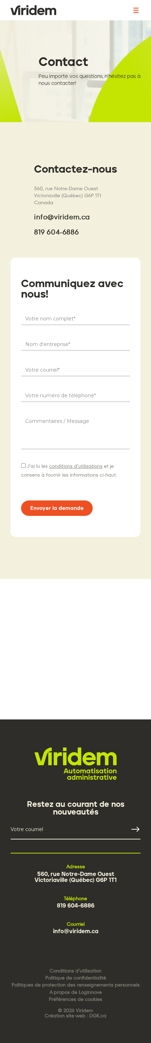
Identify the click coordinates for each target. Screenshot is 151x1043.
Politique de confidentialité (75, 978)
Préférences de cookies (75, 999)
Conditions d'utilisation (75, 971)
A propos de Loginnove (76, 992)
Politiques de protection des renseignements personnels (76, 985)
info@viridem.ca (62, 217)
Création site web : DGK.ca (75, 1015)
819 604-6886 (56, 232)
